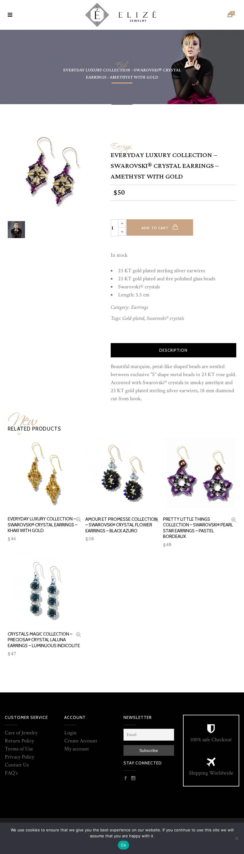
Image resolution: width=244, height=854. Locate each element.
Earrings (121, 144)
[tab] (173, 350)
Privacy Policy (19, 756)
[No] (237, 838)
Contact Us (17, 764)
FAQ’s (11, 772)
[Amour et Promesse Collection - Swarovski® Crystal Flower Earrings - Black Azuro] (156, 521)
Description (173, 350)
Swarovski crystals (165, 318)
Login (70, 732)
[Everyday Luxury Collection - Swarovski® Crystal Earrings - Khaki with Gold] (78, 520)
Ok (123, 845)
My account (76, 748)
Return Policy (19, 740)
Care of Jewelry (21, 732)
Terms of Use (19, 748)
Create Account (80, 740)
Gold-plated (133, 318)
